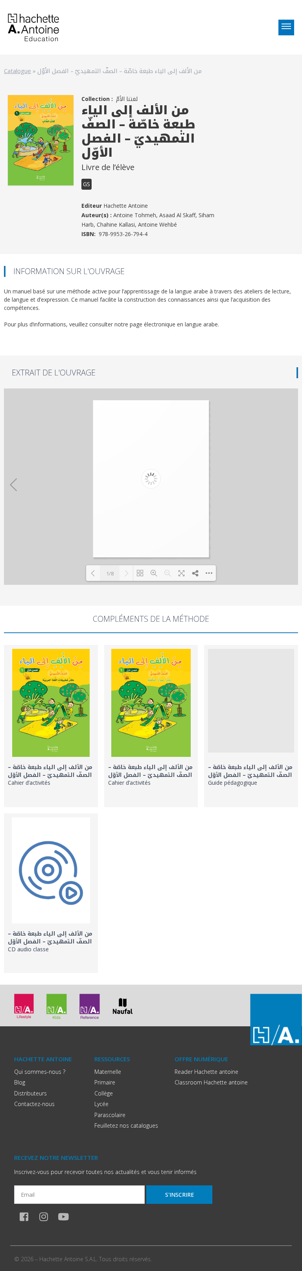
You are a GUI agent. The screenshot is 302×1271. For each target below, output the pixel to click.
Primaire (104, 1082)
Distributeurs (30, 1093)
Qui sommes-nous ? (39, 1071)
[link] (51, 726)
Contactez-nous (34, 1104)
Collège (103, 1093)
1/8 (110, 573)
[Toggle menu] (286, 27)
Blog (19, 1082)
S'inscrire (179, 1194)
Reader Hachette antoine (206, 1071)
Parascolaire (109, 1115)
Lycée (101, 1104)
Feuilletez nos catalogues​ (126, 1125)
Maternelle (107, 1071)
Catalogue (17, 71)
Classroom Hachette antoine (211, 1082)
